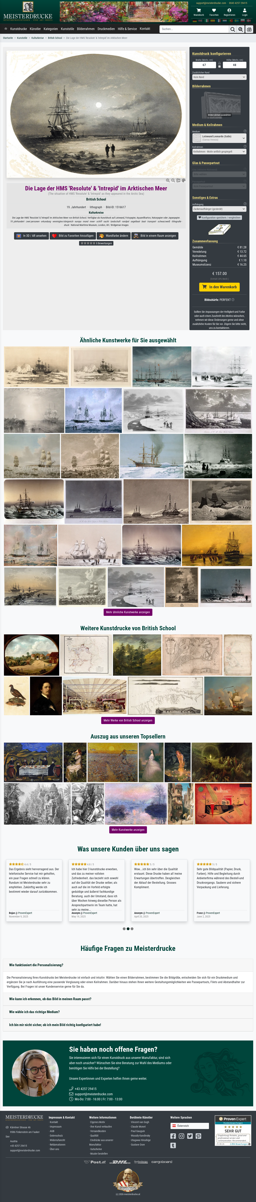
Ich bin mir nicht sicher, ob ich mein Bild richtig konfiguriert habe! (55, 1025)
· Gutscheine (95, 1149)
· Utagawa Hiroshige (140, 1140)
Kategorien (51, 29)
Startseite (8, 38)
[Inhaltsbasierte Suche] (241, 29)
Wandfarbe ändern (116, 235)
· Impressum (55, 1126)
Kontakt (145, 29)
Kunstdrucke (18, 29)
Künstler (35, 29)
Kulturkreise (37, 38)
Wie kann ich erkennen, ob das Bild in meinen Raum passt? (50, 999)
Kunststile (67, 29)
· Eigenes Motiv (97, 1122)
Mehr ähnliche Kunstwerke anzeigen (128, 612)
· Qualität (93, 1135)
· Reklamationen (57, 1144)
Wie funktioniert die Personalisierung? (36, 965)
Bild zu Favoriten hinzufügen (75, 235)
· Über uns (54, 1149)
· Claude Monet (138, 1126)
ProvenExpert (27, 913)
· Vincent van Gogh (139, 1122)
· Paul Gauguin (137, 1131)
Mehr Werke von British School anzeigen (128, 720)
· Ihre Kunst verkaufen (100, 1126)
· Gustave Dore (137, 1144)
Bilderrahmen (86, 29)
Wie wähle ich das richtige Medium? (34, 1012)
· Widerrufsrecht (57, 1140)
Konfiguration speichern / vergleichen (220, 217)
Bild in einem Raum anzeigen (157, 235)
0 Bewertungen (104, 243)
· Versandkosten (97, 1131)
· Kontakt (53, 1122)
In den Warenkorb (222, 287)
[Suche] (233, 29)
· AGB (51, 1131)
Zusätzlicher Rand (200, 72)
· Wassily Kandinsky (140, 1135)
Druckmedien (106, 29)
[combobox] (219, 77)
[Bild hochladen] (249, 29)
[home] (6, 28)
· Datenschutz (56, 1135)
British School (55, 38)
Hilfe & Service (127, 29)
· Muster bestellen (98, 1153)
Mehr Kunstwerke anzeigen (128, 830)
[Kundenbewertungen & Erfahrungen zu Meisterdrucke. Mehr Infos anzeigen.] (233, 1130)
